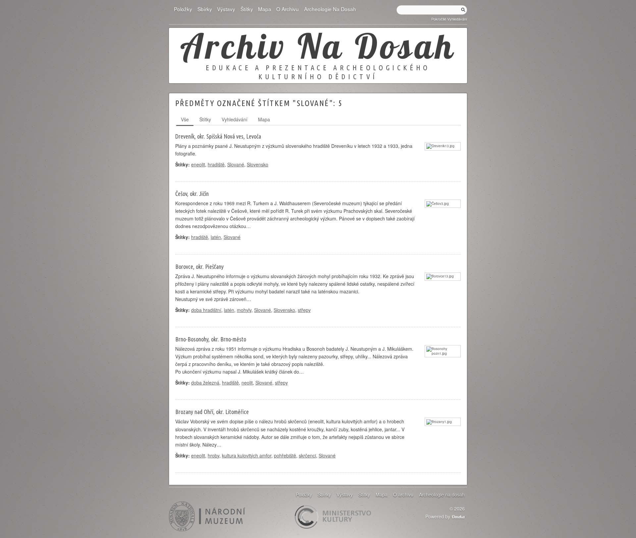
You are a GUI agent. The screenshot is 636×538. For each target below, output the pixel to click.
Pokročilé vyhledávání (449, 19)
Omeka (458, 517)
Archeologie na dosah (330, 9)
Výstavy (226, 9)
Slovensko (257, 164)
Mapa (264, 9)
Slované (235, 164)
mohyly (244, 310)
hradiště (216, 164)
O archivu (287, 9)
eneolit (198, 164)
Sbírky (204, 9)
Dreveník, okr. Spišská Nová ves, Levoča (218, 136)
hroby (213, 455)
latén (216, 237)
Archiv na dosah (318, 45)
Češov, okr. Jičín (192, 193)
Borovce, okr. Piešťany (199, 266)
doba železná (205, 382)
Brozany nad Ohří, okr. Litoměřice (212, 411)
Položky (183, 9)
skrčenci (307, 455)
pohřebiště (285, 455)
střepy (304, 310)
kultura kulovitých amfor (246, 455)
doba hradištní (206, 310)
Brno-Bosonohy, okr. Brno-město (210, 339)
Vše (185, 119)
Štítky (246, 9)
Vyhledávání (234, 119)
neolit (247, 382)
